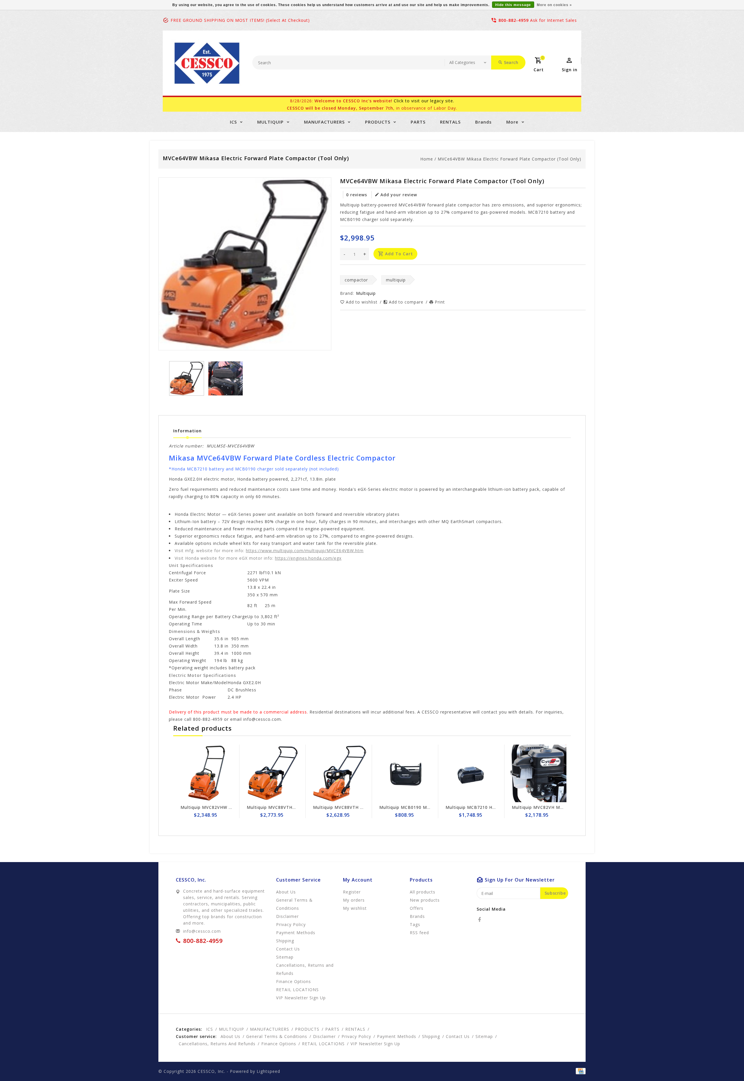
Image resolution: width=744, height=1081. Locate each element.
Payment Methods (295, 932)
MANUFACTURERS (324, 122)
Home (426, 159)
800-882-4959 (513, 20)
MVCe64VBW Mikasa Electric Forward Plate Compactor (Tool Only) (509, 159)
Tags (415, 924)
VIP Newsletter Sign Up (301, 997)
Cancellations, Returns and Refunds (305, 969)
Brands (483, 122)
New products (425, 900)
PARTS (418, 122)
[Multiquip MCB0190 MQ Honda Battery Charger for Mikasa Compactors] (339, 773)
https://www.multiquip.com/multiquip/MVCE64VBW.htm (305, 550)
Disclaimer (287, 916)
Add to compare (407, 302)
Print (440, 302)
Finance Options (293, 981)
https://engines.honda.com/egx (308, 558)
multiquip (396, 280)
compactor (356, 280)
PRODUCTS (377, 122)
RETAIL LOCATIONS (297, 989)
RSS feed (419, 932)
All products (422, 892)
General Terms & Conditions (294, 904)
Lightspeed (268, 1071)
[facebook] (481, 919)
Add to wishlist (362, 302)
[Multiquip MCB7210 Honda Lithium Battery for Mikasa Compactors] (405, 773)
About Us (286, 892)
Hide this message (513, 5)
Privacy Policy (291, 924)
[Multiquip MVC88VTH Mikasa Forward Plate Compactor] (272, 773)
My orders (354, 900)
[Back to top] (726, 1063)
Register (352, 892)
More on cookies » (554, 5)
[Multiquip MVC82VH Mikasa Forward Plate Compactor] (471, 773)
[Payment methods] (580, 1071)
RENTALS (450, 122)
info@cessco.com (202, 931)
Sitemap (285, 957)
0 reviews (356, 194)
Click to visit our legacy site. (424, 101)
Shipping (285, 940)
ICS (233, 122)
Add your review (398, 194)
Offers (416, 908)
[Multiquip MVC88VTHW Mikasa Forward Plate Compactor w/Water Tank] (206, 773)
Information (187, 431)
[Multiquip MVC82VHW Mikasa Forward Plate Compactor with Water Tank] (537, 773)
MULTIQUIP (270, 122)
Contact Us (288, 949)
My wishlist (355, 908)
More (512, 122)
